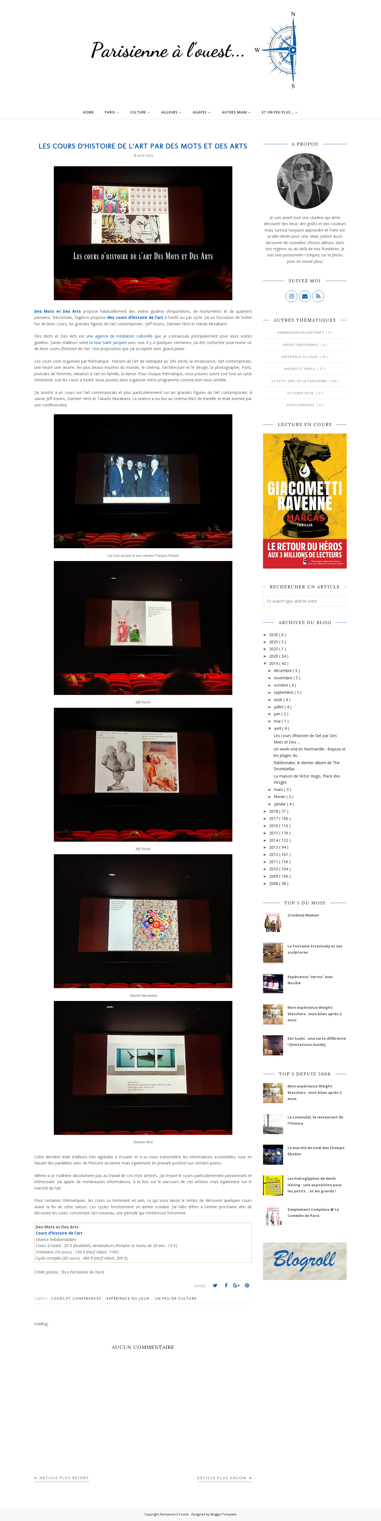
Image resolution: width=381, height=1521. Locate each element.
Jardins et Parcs (300, 369)
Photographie (301, 405)
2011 (274, 861)
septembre (284, 692)
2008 (274, 883)
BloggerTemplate (224, 1514)
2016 (274, 825)
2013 (274, 847)
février (280, 796)
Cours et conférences (77, 1298)
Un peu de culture (176, 1298)
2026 (274, 634)
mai (278, 721)
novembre (283, 677)
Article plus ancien (222, 1477)
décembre (283, 670)
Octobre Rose (301, 393)
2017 (274, 818)
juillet (279, 706)
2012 (274, 854)
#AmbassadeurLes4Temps (301, 332)
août (278, 699)
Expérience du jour (129, 1298)
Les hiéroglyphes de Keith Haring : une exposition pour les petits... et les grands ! (315, 1184)
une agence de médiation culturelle (119, 336)
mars (279, 789)
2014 (274, 840)
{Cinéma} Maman (303, 915)
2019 (274, 663)
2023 (274, 648)
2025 (274, 641)
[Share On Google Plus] (236, 1285)
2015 (274, 833)
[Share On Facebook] (225, 1285)
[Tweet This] (215, 1285)
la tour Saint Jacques (108, 342)
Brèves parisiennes (301, 345)
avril (278, 728)
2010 (274, 869)
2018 (274, 811)
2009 (274, 876)
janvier (280, 804)
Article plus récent (63, 1477)
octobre (281, 685)
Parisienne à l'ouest (175, 1514)
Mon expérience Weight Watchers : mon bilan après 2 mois (314, 1013)
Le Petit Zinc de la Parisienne (300, 381)
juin (277, 713)
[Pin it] (247, 1285)
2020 (274, 656)
